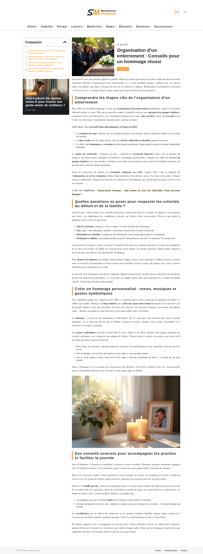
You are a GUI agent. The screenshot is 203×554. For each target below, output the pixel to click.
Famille (123, 69)
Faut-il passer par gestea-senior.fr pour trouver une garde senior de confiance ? (45, 102)
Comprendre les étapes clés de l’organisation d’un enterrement (46, 51)
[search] (177, 12)
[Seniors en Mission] (101, 12)
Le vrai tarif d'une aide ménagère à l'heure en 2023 (111, 126)
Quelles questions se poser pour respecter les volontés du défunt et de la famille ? (46, 57)
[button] (65, 42)
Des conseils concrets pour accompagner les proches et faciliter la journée (46, 69)
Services (31, 93)
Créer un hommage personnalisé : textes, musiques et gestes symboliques (45, 63)
